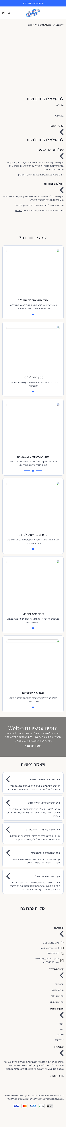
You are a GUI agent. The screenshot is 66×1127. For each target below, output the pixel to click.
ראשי (61, 1023)
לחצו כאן (21, 174)
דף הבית (60, 24)
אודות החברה (57, 1075)
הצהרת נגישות (57, 990)
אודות (61, 1029)
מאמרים (60, 1034)
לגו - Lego (51, 24)
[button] (33, 130)
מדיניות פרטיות (57, 995)
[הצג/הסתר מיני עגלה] (3, 13)
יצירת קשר (59, 1039)
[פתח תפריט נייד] (62, 13)
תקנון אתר (59, 984)
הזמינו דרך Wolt (33, 745)
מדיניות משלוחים (56, 1001)
